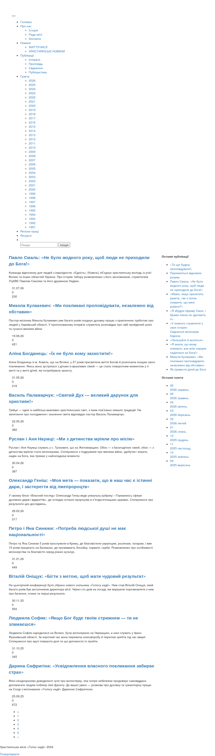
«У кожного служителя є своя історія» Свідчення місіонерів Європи (186, 329)
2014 (32, 131)
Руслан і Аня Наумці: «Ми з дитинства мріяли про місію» (72, 438)
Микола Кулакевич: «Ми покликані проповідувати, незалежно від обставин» (187, 361)
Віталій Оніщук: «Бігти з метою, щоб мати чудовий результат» (77, 576)
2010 (32, 147)
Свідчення (36, 68)
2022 (32, 97)
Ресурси (25, 235)
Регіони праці (29, 231)
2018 (32, 114)
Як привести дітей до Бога (188, 369)
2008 (32, 156)
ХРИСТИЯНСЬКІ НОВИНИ (47, 51)
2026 (32, 80)
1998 (32, 198)
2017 (32, 118)
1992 (32, 223)
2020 (32, 105)
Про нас (25, 26)
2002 (32, 181)
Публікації (27, 55)
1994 (32, 214)
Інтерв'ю (34, 59)
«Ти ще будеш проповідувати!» (181, 266)
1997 (32, 202)
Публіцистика (38, 72)
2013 (32, 135)
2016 (32, 122)
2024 (32, 89)
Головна (26, 22)
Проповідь (36, 64)
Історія (33, 30)
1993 (32, 219)
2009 (32, 152)
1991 (32, 227)
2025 (32, 85)
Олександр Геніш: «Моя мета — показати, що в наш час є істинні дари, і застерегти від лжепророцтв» (80, 483)
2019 (32, 110)
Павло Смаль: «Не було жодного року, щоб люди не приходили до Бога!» (187, 285)
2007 (32, 160)
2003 (32, 177)
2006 (32, 164)
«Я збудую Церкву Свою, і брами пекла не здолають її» (188, 314)
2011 (32, 143)
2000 (32, 189)
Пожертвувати (9, 754)
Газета (24, 76)
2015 (32, 126)
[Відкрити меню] (13, 16)
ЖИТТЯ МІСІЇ (38, 47)
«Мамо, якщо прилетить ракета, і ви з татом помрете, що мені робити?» (186, 300)
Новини (25, 43)
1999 (32, 193)
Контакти (35, 38)
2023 (32, 93)
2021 (32, 101)
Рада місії (35, 34)
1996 (32, 206)
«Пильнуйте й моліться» (186, 340)
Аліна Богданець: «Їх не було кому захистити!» (61, 353)
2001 (32, 185)
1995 (32, 210)
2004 (32, 172)
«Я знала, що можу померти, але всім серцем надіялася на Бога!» (188, 348)
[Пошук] (22, 239)
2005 (32, 168)
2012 (32, 139)
